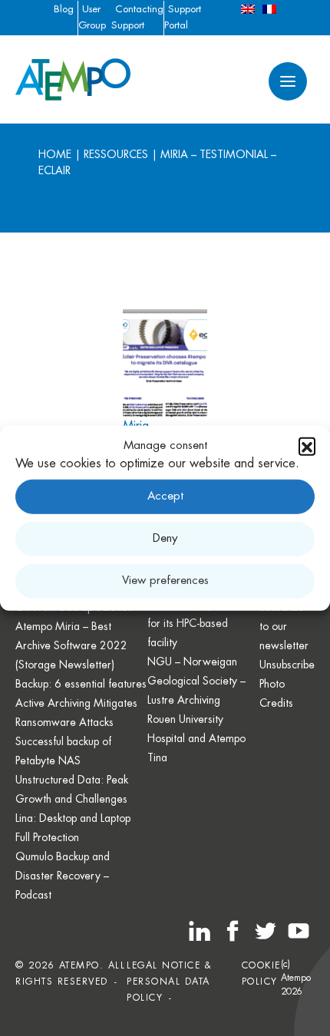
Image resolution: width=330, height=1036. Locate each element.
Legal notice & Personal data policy (169, 981)
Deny (165, 538)
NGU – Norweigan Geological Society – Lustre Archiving (196, 680)
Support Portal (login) (182, 25)
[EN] (248, 9)
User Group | (92, 25)
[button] (307, 446)
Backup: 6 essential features (81, 683)
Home (54, 154)
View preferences (165, 580)
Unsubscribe (287, 664)
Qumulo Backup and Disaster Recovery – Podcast (62, 875)
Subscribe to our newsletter (284, 626)
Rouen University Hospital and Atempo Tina (196, 738)
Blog (64, 9)
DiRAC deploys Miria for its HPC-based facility (196, 623)
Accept (165, 496)
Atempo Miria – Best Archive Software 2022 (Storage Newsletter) (71, 645)
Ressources (116, 154)
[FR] (269, 9)
